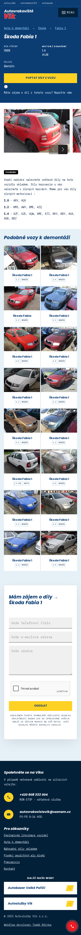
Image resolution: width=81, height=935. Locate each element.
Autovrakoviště (29, 3)
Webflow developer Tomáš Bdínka (28, 925)
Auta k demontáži (16, 28)
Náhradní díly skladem (20, 849)
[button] (63, 149)
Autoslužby (10, 3)
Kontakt (9, 869)
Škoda (42, 28)
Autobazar (47, 3)
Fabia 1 (60, 28)
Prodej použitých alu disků (24, 855)
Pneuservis (12, 862)
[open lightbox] (37, 131)
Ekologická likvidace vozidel (26, 835)
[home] (40, 14)
